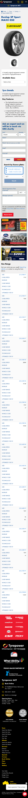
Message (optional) (7, 195)
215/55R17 (22, 296)
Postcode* (5, 153)
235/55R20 (22, 592)
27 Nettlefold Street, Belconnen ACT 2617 (14, 688)
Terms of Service (20, 208)
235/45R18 (22, 444)
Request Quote (8, 214)
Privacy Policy (10, 208)
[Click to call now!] (18, 2)
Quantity (21, 132)
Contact (4, 757)
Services (4, 746)
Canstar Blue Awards (7, 773)
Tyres (3, 728)
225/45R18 (22, 381)
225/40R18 (22, 360)
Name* (4, 138)
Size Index (4, 771)
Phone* (11, 143)
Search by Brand (6, 734)
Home (4, 11)
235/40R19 (22, 487)
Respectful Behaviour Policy (8, 793)
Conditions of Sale (21, 792)
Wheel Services (6, 753)
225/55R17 (22, 317)
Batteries (4, 748)
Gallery (4, 765)
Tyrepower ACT (15, 5)
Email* (4, 148)
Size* (3, 132)
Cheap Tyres (5, 777)
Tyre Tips (4, 738)
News (4, 763)
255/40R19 (22, 550)
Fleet (3, 761)
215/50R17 (22, 274)
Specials (4, 755)
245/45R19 (22, 529)
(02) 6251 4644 (10, 692)
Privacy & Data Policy (11, 792)
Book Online (6, 759)
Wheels (4, 740)
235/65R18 (22, 466)
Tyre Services (5, 750)
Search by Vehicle (7, 730)
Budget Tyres (5, 775)
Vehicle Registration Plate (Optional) (9, 189)
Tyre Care (4, 736)
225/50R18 (22, 402)
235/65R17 (22, 338)
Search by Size (6, 732)
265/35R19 (22, 571)
